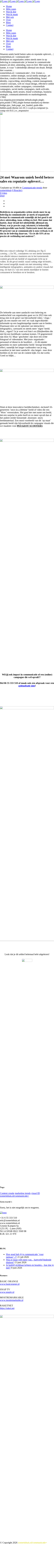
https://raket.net (7, 1308)
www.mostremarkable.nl (11, 1300)
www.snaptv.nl (7, 1292)
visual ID (35, 1193)
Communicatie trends (32, 187)
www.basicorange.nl (10, 1284)
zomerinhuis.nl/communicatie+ (14, 1196)
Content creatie (7, 1193)
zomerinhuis (6, 190)
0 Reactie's (17, 190)
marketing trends (23, 1193)
